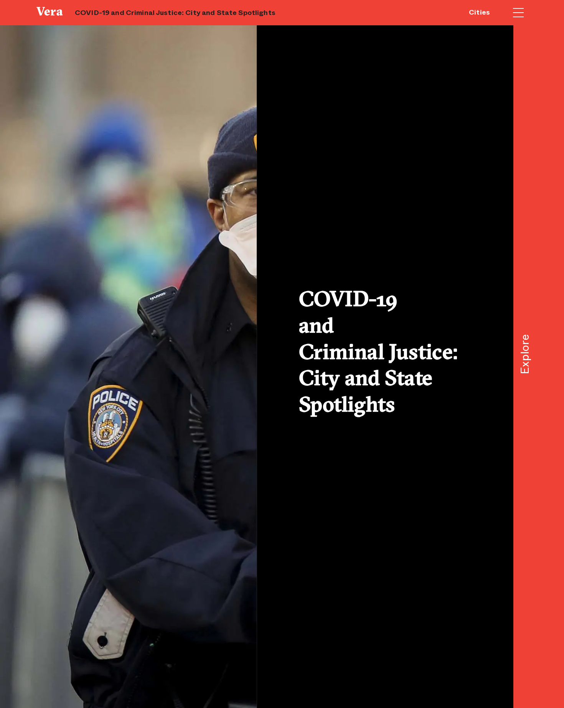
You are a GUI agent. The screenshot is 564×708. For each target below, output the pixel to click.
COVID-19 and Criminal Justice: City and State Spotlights (175, 12)
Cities (479, 12)
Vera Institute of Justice (51, 11)
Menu (518, 12)
